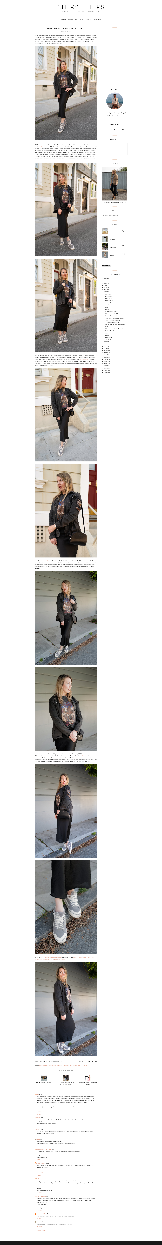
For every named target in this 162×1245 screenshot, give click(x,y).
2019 (105, 341)
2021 (105, 289)
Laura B (38, 1129)
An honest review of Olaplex (118, 231)
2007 (105, 363)
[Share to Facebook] (86, 1061)
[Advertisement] (114, 56)
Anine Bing (42, 1065)
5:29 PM (39, 1159)
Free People (73, 1065)
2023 (105, 285)
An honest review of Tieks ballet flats (117, 246)
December (108, 294)
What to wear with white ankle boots (115, 313)
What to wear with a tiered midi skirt (114, 318)
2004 (105, 370)
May (106, 309)
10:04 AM (39, 1146)
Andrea (38, 1117)
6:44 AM (39, 1175)
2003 (105, 372)
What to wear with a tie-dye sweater (118, 254)
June (106, 307)
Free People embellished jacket (53, 957)
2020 (105, 292)
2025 (105, 281)
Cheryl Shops (81, 7)
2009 (105, 359)
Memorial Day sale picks (111, 316)
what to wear (82, 1065)
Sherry (38, 1139)
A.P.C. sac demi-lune (48, 959)
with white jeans (84, 359)
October (107, 298)
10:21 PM (39, 1226)
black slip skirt (51, 1065)
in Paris (48, 560)
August (107, 302)
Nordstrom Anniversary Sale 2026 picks (115, 202)
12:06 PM (39, 1193)
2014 (105, 348)
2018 (105, 344)
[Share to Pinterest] (92, 1061)
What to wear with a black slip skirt (114, 328)
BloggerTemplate (54, 1242)
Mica (37, 1094)
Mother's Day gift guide (111, 331)
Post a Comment (41, 1230)
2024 (105, 283)
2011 (105, 355)
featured (66, 1065)
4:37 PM (39, 1114)
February (89, 754)
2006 (105, 366)
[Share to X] (89, 1061)
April (106, 333)
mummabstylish (40, 1214)
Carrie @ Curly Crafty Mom (43, 1149)
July (106, 305)
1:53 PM (39, 1218)
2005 (105, 368)
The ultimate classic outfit (112, 322)
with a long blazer (42, 146)
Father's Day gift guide (111, 311)
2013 (105, 350)
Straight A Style (40, 1163)
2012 (105, 352)
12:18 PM (39, 1136)
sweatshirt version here (79, 957)
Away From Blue (41, 1111)
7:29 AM (39, 1126)
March (107, 335)
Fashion (59, 1065)
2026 (105, 278)
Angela (38, 1222)
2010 (105, 357)
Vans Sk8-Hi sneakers (59, 959)
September (108, 300)
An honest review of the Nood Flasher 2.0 (118, 238)
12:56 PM (39, 1210)
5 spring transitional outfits (112, 320)
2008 (105, 361)
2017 (105, 346)
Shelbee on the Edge (42, 1178)
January (107, 339)
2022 (105, 287)
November (108, 296)
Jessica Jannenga (41, 1196)
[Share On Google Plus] (95, 1061)
